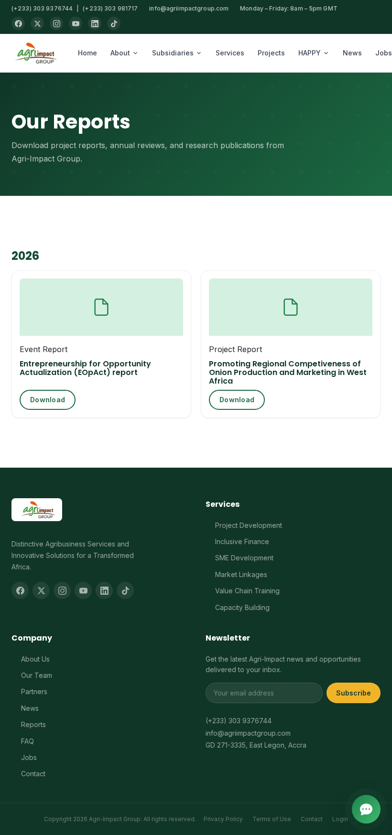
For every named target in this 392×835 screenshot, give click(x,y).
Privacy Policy (223, 819)
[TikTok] (113, 23)
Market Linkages (241, 574)
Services (230, 53)
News (352, 53)
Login (340, 819)
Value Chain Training (247, 591)
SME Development (244, 558)
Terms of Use (271, 819)
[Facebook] (18, 23)
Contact (33, 774)
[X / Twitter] (37, 23)
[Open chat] (366, 809)
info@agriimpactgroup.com (189, 8)
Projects (271, 53)
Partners (34, 691)
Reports (33, 724)
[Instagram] (56, 23)
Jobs (29, 757)
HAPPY (309, 53)
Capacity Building (242, 607)
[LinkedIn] (94, 23)
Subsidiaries (173, 53)
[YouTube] (75, 23)
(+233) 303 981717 (110, 8)
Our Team (36, 675)
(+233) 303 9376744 (42, 8)
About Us (35, 659)
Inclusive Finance (242, 541)
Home (87, 53)
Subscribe (353, 693)
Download (47, 400)
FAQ (27, 741)
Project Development (248, 525)
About (120, 53)
